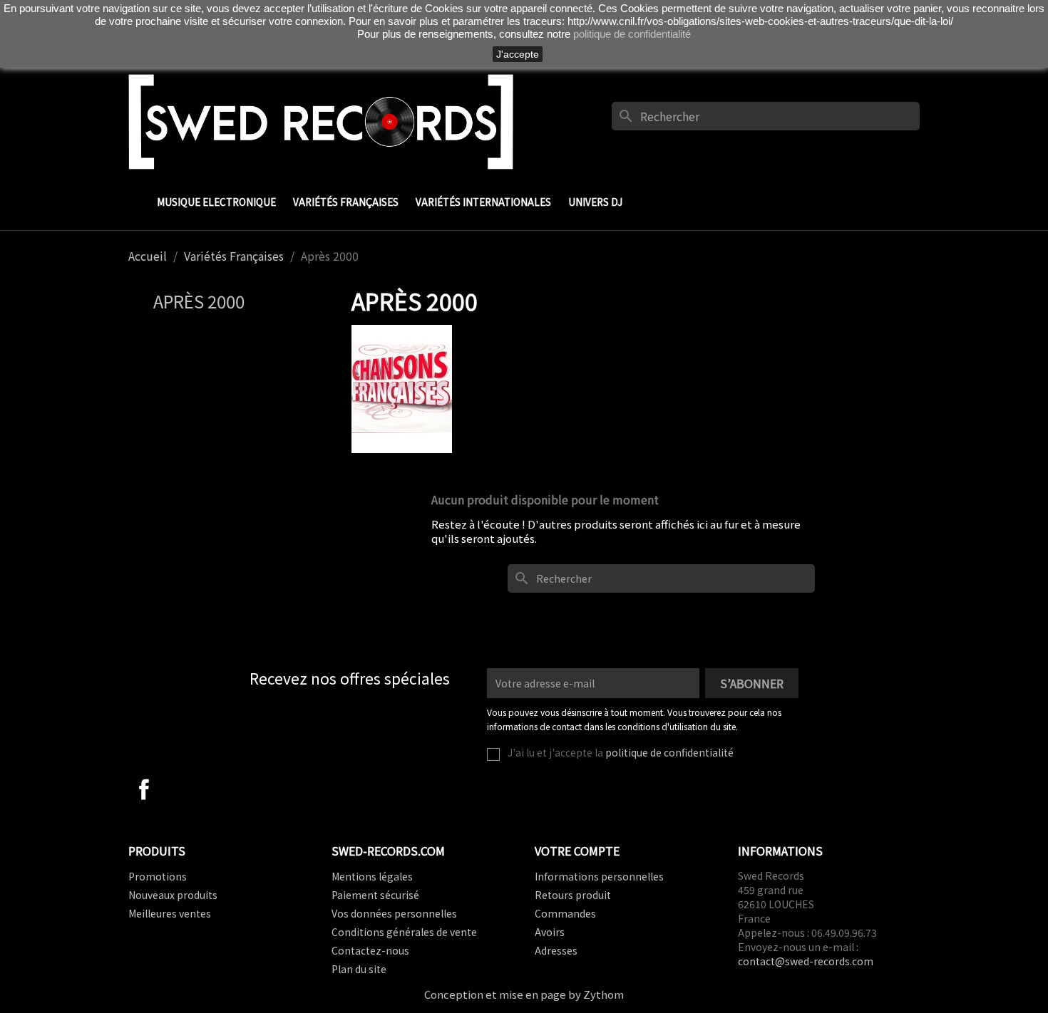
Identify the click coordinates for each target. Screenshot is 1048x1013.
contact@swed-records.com (805, 961)
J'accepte (517, 54)
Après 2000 (199, 301)
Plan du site (359, 969)
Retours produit (573, 895)
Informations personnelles (599, 876)
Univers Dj (595, 201)
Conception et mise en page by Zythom (524, 994)
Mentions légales (372, 876)
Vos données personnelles (394, 913)
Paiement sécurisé (375, 895)
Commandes (565, 913)
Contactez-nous (370, 950)
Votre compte (577, 850)
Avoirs (550, 932)
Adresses (556, 950)
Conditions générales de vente (404, 932)
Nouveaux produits (172, 895)
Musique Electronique (216, 201)
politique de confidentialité (669, 752)
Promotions (157, 876)
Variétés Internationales (483, 201)
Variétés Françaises (346, 201)
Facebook (144, 789)
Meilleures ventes (169, 913)
